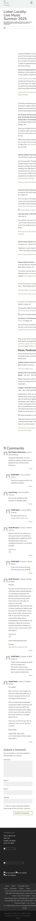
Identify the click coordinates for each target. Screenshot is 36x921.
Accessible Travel (23, 886)
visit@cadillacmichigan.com (19, 518)
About (13, 886)
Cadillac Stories (19, 22)
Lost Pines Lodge (23, 344)
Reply (30, 469)
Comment (7, 760)
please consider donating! (26, 178)
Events (15, 23)
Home (7, 886)
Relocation (13, 888)
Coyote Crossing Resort (25, 79)
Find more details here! (25, 369)
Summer (25, 23)
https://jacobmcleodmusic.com (18, 647)
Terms (28, 888)
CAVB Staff (9, 22)
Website (6, 797)
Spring (20, 23)
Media (6, 888)
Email (6, 789)
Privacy (21, 888)
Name (6, 780)
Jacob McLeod (13, 528)
